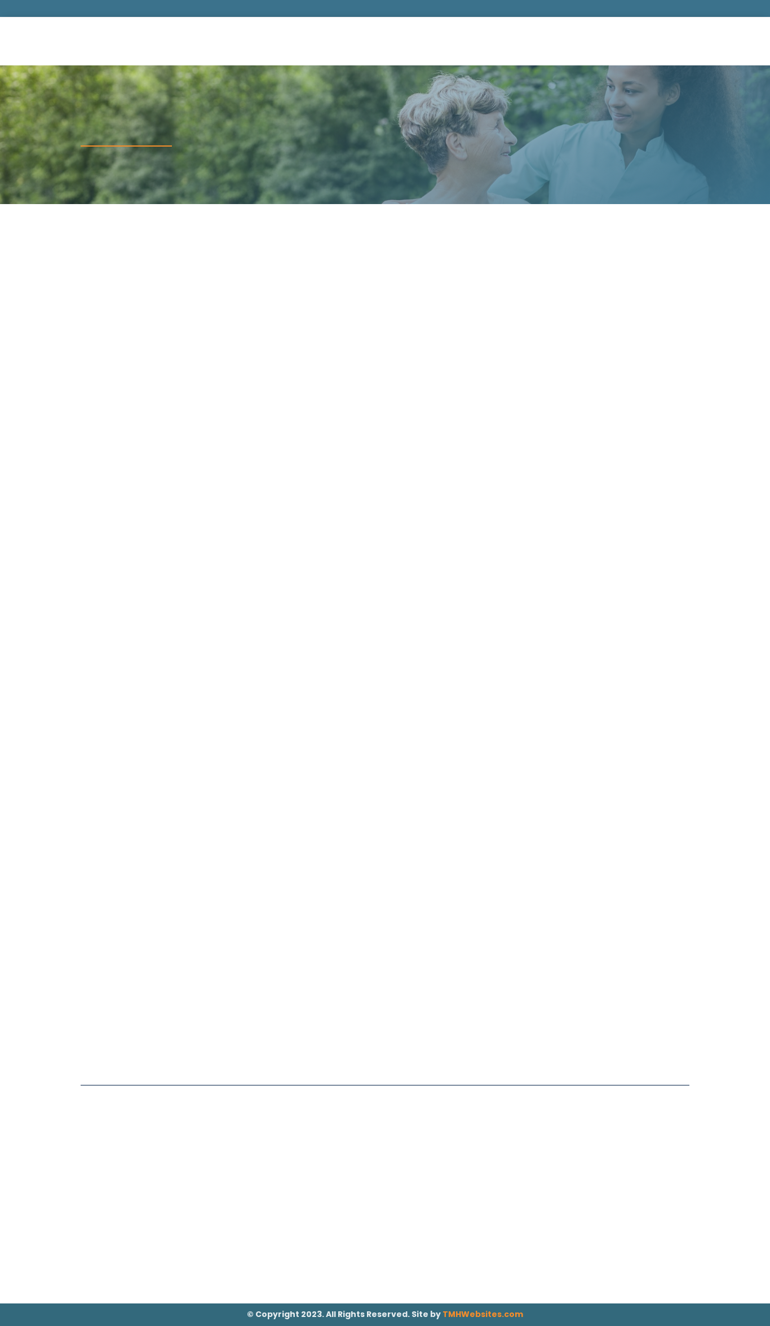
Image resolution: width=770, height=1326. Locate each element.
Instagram (524, 1282)
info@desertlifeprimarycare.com (353, 8)
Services (319, 42)
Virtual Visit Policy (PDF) (378, 818)
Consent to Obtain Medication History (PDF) (617, 574)
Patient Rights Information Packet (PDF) (538, 823)
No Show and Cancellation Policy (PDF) (149, 574)
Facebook (524, 1256)
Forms (436, 42)
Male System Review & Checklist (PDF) (459, 569)
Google (523, 1269)
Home (273, 42)
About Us (386, 42)
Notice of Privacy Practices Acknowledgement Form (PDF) (223, 828)
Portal (659, 41)
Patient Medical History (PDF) (293, 330)
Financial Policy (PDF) (607, 330)
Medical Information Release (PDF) (462, 335)
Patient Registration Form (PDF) (144, 335)
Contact (487, 42)
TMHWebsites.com (482, 1314)
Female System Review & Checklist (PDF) (301, 574)
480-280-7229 (455, 8)
